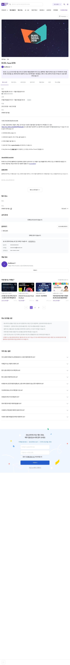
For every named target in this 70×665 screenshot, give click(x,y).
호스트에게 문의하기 (62, 226)
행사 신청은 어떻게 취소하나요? (9, 377)
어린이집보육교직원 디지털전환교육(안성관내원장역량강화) (60, 297)
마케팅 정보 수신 (30, 457)
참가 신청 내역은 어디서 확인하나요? (10, 370)
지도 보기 (64, 208)
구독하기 (35, 463)
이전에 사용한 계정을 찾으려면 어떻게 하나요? (13, 417)
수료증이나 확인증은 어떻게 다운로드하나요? (13, 410)
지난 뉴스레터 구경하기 (35, 467)
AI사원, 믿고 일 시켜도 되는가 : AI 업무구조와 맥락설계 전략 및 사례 (9, 297)
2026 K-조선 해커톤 (41, 296)
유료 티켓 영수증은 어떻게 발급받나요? (11, 403)
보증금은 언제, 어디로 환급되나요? (10, 397)
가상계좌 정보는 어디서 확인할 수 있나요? (12, 390)
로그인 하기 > (31, 241)
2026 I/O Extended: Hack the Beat (26, 297)
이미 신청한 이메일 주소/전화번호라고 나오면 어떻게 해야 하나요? (18, 357)
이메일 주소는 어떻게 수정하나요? (10, 364)
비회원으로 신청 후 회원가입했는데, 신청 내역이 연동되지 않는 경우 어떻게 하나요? (22, 383)
